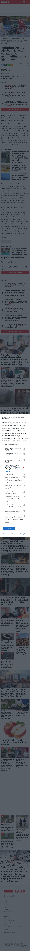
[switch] (24, 449)
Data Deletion (6, 534)
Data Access (15, 534)
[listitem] (15, 445)
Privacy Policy (23, 534)
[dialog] (15, 475)
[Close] (27, 417)
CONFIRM (9, 528)
